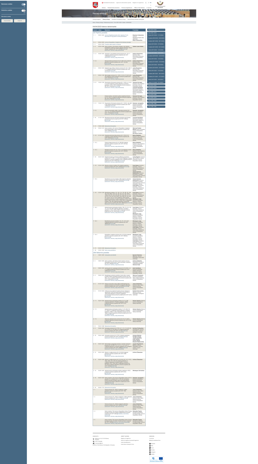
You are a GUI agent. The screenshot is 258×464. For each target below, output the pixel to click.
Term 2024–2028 (152, 29)
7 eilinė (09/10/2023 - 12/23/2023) (155, 50)
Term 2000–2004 (152, 97)
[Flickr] (150, 445)
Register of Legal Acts (138, 2)
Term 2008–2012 (152, 91)
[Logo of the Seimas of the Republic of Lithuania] (160, 4)
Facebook (153, 443)
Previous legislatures (127, 7)
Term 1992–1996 (152, 103)
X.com (152, 447)
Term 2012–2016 (152, 88)
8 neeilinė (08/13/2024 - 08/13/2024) (156, 41)
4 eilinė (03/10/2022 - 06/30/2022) (155, 64)
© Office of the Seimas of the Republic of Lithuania (104, 445)
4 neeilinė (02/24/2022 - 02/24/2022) (156, 67)
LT (148, 2)
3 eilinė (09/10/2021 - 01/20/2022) (155, 70)
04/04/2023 (128, 22)
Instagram (153, 452)
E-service (149, 7)
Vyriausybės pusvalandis (110, 255)
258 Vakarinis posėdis (101, 253)
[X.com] (150, 447)
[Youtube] (150, 449)
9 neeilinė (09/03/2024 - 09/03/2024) (156, 38)
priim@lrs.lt (100, 443)
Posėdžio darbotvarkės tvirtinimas (113, 44)
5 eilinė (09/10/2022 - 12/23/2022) (155, 58)
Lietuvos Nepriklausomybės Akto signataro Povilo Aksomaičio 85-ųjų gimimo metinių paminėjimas (116, 35)
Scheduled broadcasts (109, 2)
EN (150, 2)
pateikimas (124, 49)
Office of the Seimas (139, 7)
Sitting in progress (97, 19)
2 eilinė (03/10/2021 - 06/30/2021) (155, 79)
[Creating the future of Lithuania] (156, 462)
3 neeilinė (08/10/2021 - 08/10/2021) (156, 73)
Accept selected (7, 20)
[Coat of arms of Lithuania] (95, 5)
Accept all (20, 20)
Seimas (104, 7)
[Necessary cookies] (24, 4)
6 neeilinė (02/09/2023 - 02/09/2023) (156, 55)
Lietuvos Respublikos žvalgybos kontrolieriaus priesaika (118, 42)
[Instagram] (150, 452)
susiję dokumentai (119, 50)
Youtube (153, 449)
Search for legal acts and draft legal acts (130, 440)
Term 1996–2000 (152, 100)
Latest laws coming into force (127, 444)
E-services (151, 438)
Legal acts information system (123, 2)
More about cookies (6, 16)
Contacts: (95, 436)
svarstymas (112, 56)
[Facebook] (150, 443)
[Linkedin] (150, 454)
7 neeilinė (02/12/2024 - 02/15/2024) (156, 47)
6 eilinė (123, 22)
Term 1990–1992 (152, 106)
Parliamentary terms (108, 22)
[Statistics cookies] (24, 10)
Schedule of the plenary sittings (119, 19)
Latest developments (125, 442)
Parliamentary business (113, 7)
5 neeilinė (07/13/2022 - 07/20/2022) (156, 61)
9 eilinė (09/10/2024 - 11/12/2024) (155, 35)
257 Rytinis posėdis (100, 33)
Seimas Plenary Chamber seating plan (136, 19)
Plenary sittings (106, 19)
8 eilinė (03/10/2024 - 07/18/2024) (155, 44)
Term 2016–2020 (152, 85)
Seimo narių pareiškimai (110, 250)
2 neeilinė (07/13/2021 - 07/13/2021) (156, 76)
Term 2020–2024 (117, 22)
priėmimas (107, 120)
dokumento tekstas (109, 50)
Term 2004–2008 (152, 94)
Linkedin (152, 454)
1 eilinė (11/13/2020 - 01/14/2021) (155, 82)
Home (94, 22)
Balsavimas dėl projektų (110, 126)
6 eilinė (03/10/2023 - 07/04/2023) (155, 53)
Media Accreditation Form (154, 440)
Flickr (152, 445)
